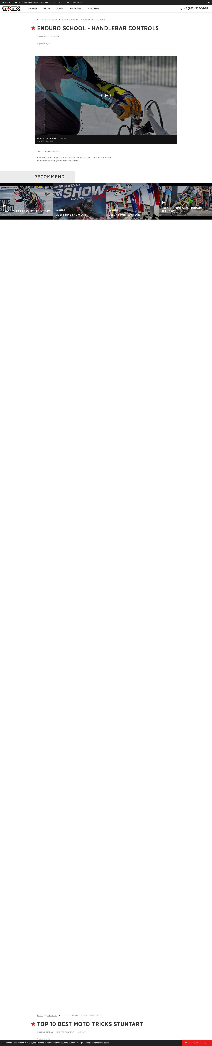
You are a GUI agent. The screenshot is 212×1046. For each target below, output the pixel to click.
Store (47, 8)
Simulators (75, 8)
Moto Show (93, 8)
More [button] (106, 1043)
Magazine (32, 8)
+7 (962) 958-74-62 (196, 8)
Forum (60, 8)
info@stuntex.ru (77, 2)
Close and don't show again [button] (197, 1043)
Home (40, 19)
